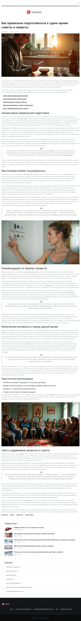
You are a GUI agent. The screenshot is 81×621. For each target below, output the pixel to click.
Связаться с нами (66, 609)
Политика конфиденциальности (43, 609)
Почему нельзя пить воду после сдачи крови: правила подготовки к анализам (38, 552)
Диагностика (12, 571)
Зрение (10, 579)
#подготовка (29, 515)
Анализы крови (13, 567)
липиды (47, 285)
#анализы (4, 515)
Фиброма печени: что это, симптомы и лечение (29, 527)
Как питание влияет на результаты (15, 99)
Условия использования (23, 609)
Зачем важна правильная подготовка (15, 96)
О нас (11, 609)
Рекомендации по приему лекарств (15, 102)
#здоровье (19, 515)
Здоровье (4, 32)
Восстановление (13, 583)
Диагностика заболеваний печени (19, 587)
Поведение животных (15, 591)
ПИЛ (57, 609)
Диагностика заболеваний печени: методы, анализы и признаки (34, 546)
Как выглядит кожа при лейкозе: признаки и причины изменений (34, 533)
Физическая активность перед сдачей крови (18, 105)
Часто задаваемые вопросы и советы (16, 108)
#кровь (12, 515)
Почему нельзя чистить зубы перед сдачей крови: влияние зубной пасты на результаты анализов (44, 540)
